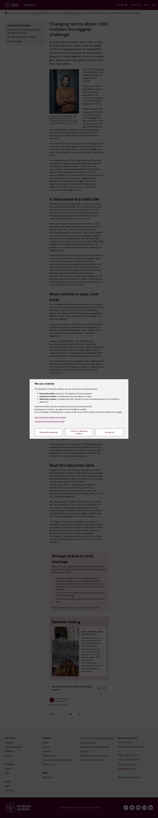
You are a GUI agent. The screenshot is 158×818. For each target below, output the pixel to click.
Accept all (109, 432)
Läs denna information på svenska (49, 421)
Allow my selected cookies (79, 432)
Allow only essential (49, 432)
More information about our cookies (50, 417)
